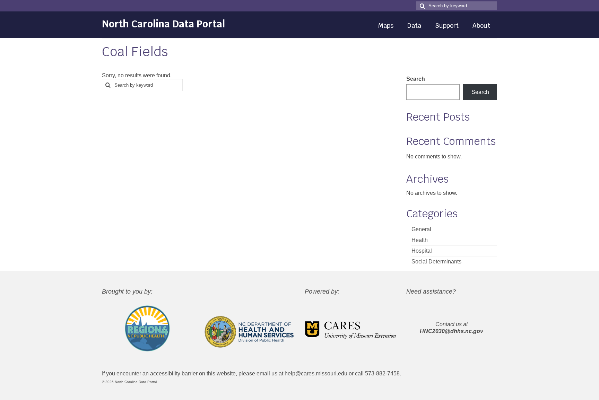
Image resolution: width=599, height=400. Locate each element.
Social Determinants (436, 261)
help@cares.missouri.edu (316, 373)
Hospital (421, 251)
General (421, 229)
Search (415, 79)
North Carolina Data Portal (163, 24)
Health (419, 240)
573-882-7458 (382, 373)
